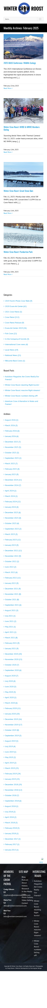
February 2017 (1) (12, 844)
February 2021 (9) (12, 643)
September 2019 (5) (13, 735)
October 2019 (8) (12, 730)
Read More (7, 88)
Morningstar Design (36, 968)
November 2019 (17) (13, 724)
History (24, 885)
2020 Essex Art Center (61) (16, 306)
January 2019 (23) (12, 779)
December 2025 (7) (13, 441)
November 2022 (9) (13, 556)
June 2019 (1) (10, 752)
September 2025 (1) (13, 458)
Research (25, 888)
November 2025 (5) (13, 447)
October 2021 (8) (12, 599)
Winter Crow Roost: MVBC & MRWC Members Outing (22, 128)
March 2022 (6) (11, 572)
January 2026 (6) (11, 436)
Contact (25, 903)
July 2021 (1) (10, 616)
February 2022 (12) (12, 577)
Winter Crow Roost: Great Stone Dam (18, 190)
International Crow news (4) (16, 344)
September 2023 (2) (13, 529)
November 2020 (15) (13, 659)
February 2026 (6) (12, 431)
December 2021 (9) (13, 588)
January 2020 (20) (12, 714)
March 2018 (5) (11, 822)
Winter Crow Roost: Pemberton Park (18, 251)
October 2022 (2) (12, 561)
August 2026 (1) (11, 420)
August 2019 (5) (11, 741)
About (24, 883)
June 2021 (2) (10, 621)
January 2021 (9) (11, 648)
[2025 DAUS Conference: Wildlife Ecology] (23, 46)
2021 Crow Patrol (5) (13, 311)
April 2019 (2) (10, 762)
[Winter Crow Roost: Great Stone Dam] (23, 174)
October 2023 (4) (12, 523)
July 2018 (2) (10, 811)
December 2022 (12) (13, 550)
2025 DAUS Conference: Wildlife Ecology (20, 62)
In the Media (27, 891)
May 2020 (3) (10, 692)
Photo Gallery (27, 897)
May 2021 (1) (10, 626)
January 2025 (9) (11, 474)
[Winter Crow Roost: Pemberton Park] (23, 235)
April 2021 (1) (10, 632)
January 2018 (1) (11, 833)
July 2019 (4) (10, 746)
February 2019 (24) (12, 773)
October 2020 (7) (12, 665)
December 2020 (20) (13, 654)
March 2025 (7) (11, 463)
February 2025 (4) (12, 469)
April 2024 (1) (10, 490)
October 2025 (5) (12, 452)
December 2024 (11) (13, 480)
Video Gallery (27, 900)
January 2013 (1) (11, 850)
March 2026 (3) (11, 425)
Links (24, 894)
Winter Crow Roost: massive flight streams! (22, 390)
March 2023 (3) (11, 534)
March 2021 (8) (11, 637)
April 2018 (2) (10, 817)
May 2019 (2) (10, 757)
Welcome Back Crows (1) (15, 360)
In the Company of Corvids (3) (17, 339)
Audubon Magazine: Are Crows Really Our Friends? (38, 888)
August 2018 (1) (11, 806)
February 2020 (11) (12, 708)
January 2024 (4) (11, 507)
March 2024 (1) (11, 496)
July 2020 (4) (10, 681)
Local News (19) (11, 350)
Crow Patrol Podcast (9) (14, 322)
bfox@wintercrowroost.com (15, 916)
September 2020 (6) (13, 670)
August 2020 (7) (11, 675)
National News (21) (13, 355)
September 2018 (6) (13, 801)
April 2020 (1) (10, 697)
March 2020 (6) (11, 703)
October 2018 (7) (12, 795)
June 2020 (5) (10, 686)
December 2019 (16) (13, 719)
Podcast (25, 880)
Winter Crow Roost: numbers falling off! (21, 396)
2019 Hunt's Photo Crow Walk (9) (18, 301)
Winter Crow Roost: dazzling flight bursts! (22, 385)
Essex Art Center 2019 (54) (16, 328)
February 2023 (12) (12, 539)
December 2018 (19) (13, 784)
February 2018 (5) (12, 828)
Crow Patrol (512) (12, 317)
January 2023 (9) (11, 545)
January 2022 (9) (11, 583)
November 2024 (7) (13, 485)
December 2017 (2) (12, 839)
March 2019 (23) (12, 768)
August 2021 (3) (11, 610)
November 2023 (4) (13, 518)
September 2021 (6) (13, 605)
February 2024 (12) (12, 501)
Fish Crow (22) (11, 333)
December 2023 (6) (13, 512)
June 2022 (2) (10, 567)
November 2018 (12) (13, 790)
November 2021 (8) (13, 594)
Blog (24, 877)
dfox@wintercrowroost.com (15, 906)
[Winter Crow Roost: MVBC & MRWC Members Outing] (23, 110)
